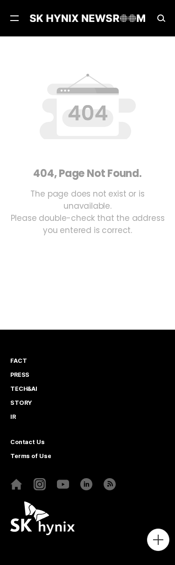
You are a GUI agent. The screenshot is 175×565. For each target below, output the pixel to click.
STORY (21, 403)
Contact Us (27, 442)
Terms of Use (30, 456)
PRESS (19, 375)
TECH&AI (23, 389)
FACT (18, 361)
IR (13, 417)
